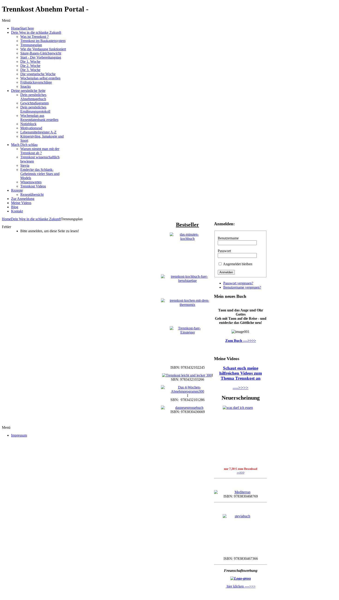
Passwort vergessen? (238, 283)
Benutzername (228, 238)
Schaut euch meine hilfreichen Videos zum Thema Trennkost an (240, 373)
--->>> (240, 472)
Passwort (224, 251)
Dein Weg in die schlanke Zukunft (36, 219)
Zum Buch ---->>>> (240, 341)
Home (6, 219)
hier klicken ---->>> (241, 586)
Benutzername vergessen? (242, 287)
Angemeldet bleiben (237, 264)
